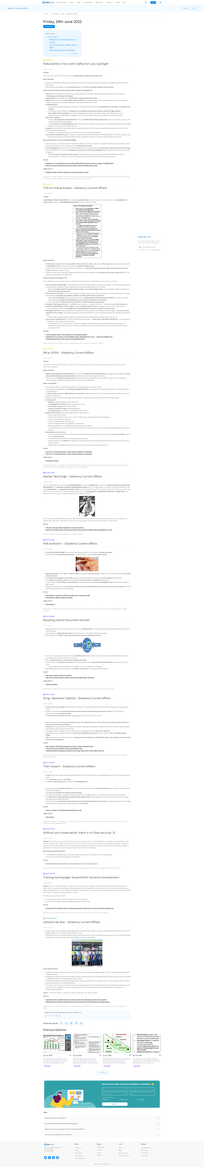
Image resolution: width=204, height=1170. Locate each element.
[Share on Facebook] (76, 1023)
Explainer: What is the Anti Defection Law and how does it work (67, 172)
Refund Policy (144, 1150)
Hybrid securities (51, 684)
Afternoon (124, 1099)
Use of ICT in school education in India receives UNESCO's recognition (69, 454)
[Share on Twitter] (81, 1023)
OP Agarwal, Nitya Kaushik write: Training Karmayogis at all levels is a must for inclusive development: (80, 908)
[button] (146, 2)
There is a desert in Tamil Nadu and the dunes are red (64, 810)
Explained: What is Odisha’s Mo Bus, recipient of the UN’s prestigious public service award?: (76, 1000)
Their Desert (50, 817)
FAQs (120, 1147)
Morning (106, 1099)
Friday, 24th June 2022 (71, 13)
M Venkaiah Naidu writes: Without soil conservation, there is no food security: (71, 863)
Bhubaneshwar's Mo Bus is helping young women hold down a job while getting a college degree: (78, 1002)
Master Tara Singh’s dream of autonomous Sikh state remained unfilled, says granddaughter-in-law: (79, 530)
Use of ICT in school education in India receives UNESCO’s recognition (69, 452)
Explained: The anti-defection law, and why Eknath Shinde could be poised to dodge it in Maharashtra (80, 163)
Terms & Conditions (155, 249)
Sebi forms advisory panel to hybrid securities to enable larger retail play (70, 677)
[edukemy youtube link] (45, 1157)
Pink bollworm (50, 604)
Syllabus (77, 1150)
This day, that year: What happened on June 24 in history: (65, 527)
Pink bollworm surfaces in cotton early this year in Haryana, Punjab (68, 595)
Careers (99, 1152)
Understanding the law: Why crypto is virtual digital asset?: (65, 339)
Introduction (78, 1147)
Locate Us (99, 1149)
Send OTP (114, 1104)
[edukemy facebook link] (49, 1157)
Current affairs (55, 13)
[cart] (160, 2)
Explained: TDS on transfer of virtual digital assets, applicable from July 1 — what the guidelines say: (79, 337)
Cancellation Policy (146, 1147)
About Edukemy (101, 1147)
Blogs (120, 1150)
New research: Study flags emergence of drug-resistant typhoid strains (69, 746)
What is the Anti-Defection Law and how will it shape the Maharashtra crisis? (72, 165)
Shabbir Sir (99, 1155)
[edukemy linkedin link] (57, 1157)
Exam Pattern (78, 1153)
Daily (62, 13)
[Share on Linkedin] (71, 1023)
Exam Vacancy (78, 1155)
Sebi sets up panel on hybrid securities (58, 675)
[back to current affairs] (24, 8)
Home (47, 13)
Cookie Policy (144, 1153)
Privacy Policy (144, 1155)
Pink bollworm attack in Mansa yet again (59, 597)
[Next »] (194, 8)
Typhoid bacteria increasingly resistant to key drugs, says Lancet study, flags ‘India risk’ (75, 750)
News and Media (123, 1153)
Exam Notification (79, 1158)
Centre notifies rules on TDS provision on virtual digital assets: (66, 334)
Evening (141, 1099)
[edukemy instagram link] (53, 1157)
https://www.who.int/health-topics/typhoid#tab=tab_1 (64, 748)
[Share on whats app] (66, 1023)
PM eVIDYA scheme (52, 461)
